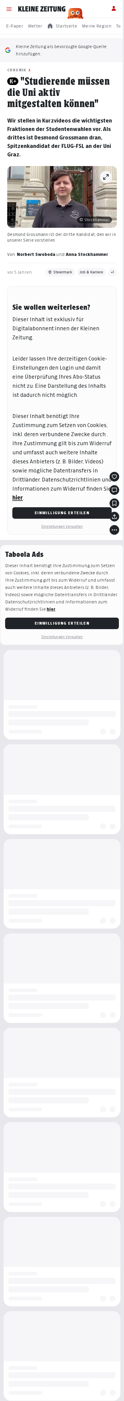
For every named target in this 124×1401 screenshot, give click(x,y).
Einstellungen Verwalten (62, 526)
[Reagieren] (114, 477)
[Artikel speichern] (114, 503)
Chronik (16, 70)
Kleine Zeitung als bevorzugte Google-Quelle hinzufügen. (61, 50)
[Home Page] (42, 9)
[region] (62, 26)
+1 (112, 272)
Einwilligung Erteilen (62, 513)
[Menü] (9, 9)
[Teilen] (114, 516)
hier (17, 498)
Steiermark (62, 272)
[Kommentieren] (114, 490)
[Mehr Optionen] (114, 530)
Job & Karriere (91, 272)
